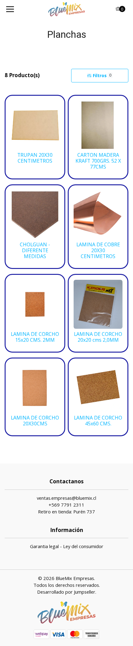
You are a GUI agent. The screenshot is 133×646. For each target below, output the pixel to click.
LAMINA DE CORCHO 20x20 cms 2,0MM (98, 337)
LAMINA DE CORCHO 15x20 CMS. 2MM (35, 337)
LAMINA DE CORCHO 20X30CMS (35, 421)
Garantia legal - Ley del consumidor (66, 546)
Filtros (102, 75)
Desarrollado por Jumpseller (66, 592)
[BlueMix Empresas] (66, 9)
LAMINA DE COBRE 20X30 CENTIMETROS (98, 250)
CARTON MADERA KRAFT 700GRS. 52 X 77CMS (98, 161)
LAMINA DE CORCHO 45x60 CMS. (98, 421)
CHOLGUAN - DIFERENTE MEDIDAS (35, 250)
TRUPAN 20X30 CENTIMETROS (35, 158)
